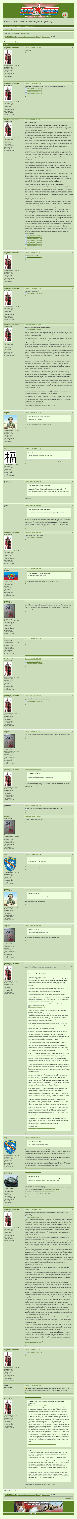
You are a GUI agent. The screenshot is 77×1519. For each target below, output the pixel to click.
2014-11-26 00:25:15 (36, 324)
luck (5, 448)
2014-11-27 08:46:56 (36, 769)
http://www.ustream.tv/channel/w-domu (52, 1189)
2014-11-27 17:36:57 (36, 816)
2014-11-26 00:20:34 (36, 252)
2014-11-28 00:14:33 (36, 963)
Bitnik (6, 854)
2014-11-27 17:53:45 (36, 854)
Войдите (14, 33)
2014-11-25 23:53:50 (36, 83)
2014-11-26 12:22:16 (36, 568)
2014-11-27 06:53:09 (36, 731)
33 (15, 42)
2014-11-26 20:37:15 (36, 638)
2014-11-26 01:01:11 (36, 412)
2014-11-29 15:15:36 (36, 1397)
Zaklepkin (7, 412)
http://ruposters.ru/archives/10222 (33, 1342)
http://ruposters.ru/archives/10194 (33, 402)
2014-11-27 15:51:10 (36, 805)
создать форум (69, 1498)
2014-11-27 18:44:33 (36, 889)
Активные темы (8, 29)
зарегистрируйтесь (24, 33)
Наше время (46, 37)
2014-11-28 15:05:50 (36, 1137)
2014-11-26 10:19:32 (36, 532)
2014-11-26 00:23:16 (36, 288)
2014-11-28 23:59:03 (36, 1172)
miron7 (6, 569)
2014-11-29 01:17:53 (36, 1349)
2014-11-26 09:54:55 (36, 481)
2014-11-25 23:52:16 (36, 47)
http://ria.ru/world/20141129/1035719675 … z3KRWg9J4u (42, 1444)
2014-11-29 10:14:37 (36, 1385)
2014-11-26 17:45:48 (36, 601)
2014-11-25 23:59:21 (36, 119)
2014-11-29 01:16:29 (36, 1209)
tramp (6, 639)
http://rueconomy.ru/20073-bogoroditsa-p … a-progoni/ (41, 1128)
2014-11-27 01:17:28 (36, 695)
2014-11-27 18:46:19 (36, 925)
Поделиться (28, 47)
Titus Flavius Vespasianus (11, 47)
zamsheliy (7, 1172)
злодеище (7, 601)
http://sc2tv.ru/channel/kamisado (47, 1191)
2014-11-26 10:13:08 (36, 505)
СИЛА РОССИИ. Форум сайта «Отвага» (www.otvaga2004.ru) (23, 37)
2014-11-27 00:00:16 (36, 658)
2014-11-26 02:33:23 (36, 448)
